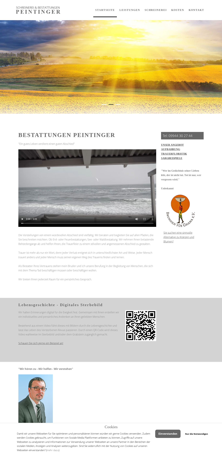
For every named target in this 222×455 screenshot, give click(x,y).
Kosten (177, 10)
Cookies (111, 427)
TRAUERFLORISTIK (174, 153)
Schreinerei (156, 10)
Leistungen (129, 10)
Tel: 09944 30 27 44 (177, 135)
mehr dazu (53, 450)
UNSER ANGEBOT (172, 144)
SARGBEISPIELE (171, 158)
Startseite (105, 10)
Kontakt (196, 10)
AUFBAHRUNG (170, 149)
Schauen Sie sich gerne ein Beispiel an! (40, 343)
